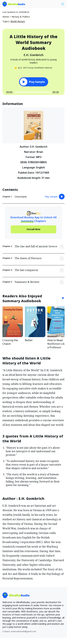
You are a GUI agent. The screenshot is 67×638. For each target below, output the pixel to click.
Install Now (33, 229)
